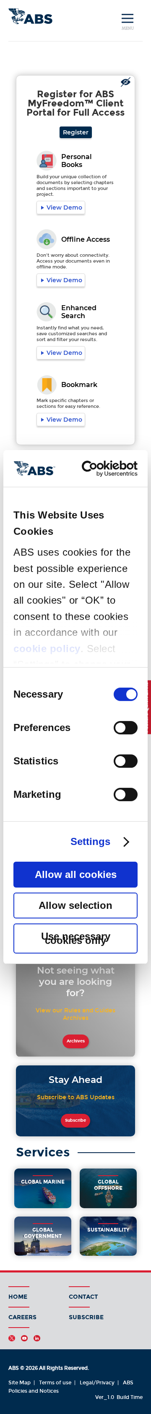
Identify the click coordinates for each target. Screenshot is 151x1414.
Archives (76, 1041)
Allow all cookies (76, 874)
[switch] (126, 727)
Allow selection (75, 905)
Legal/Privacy (97, 1383)
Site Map (19, 1383)
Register (76, 132)
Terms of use (55, 1383)
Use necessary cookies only (75, 938)
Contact (83, 1296)
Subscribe (75, 1120)
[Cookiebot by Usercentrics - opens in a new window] (104, 468)
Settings (90, 842)
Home (17, 1296)
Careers (22, 1317)
